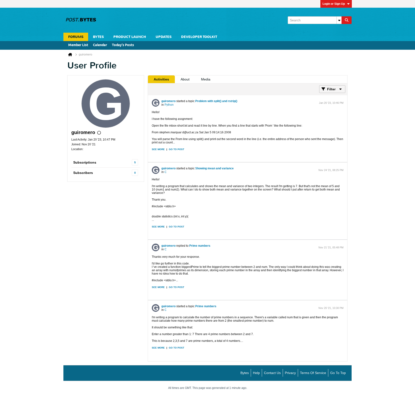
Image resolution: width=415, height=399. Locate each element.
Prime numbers (199, 245)
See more (158, 149)
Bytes (244, 373)
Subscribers (83, 173)
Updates (163, 37)
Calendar (100, 45)
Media (205, 79)
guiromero (168, 101)
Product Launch (129, 37)
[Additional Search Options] (339, 20)
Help (256, 373)
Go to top (338, 373)
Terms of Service (313, 373)
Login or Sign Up (334, 4)
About (185, 79)
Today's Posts (123, 45)
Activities (161, 79)
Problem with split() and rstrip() (216, 101)
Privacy (290, 373)
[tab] (161, 79)
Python (169, 104)
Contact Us (272, 373)
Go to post (176, 149)
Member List (78, 45)
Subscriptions (84, 162)
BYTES (98, 37)
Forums (75, 37)
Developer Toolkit (199, 37)
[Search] (347, 20)
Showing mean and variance (214, 168)
